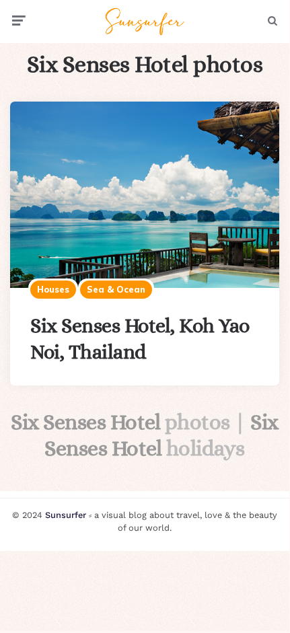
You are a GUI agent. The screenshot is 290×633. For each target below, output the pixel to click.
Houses (53, 289)
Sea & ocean (116, 289)
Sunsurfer (65, 515)
